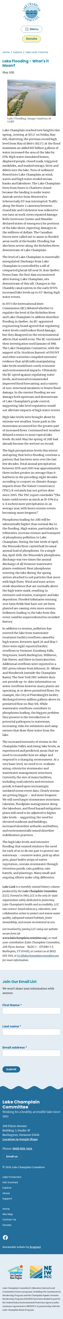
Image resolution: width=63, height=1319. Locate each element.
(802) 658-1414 (22, 1148)
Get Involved (10, 1182)
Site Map (7, 1214)
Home (6, 52)
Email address (14, 1047)
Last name (11, 1026)
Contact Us (9, 1219)
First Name (12, 1005)
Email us (12, 1156)
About (6, 1193)
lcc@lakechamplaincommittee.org (38, 955)
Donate (31, 39)
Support (7, 1198)
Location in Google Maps (20, 1139)
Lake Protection (11, 1177)
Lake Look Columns (36, 52)
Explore (17, 52)
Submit (11, 1069)
